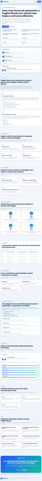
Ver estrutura (13, 26)
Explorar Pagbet (5, 26)
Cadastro (39, 1)
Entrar (35, 1)
